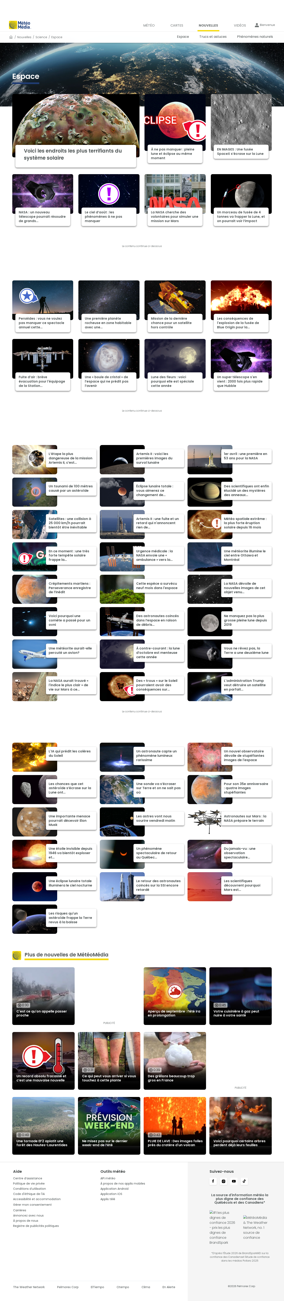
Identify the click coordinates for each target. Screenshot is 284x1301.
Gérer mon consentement (32, 1205)
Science (41, 37)
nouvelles (24, 37)
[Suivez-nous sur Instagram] (223, 1181)
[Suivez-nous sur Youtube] (234, 1181)
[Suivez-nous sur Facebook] (213, 1181)
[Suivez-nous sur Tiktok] (244, 1181)
